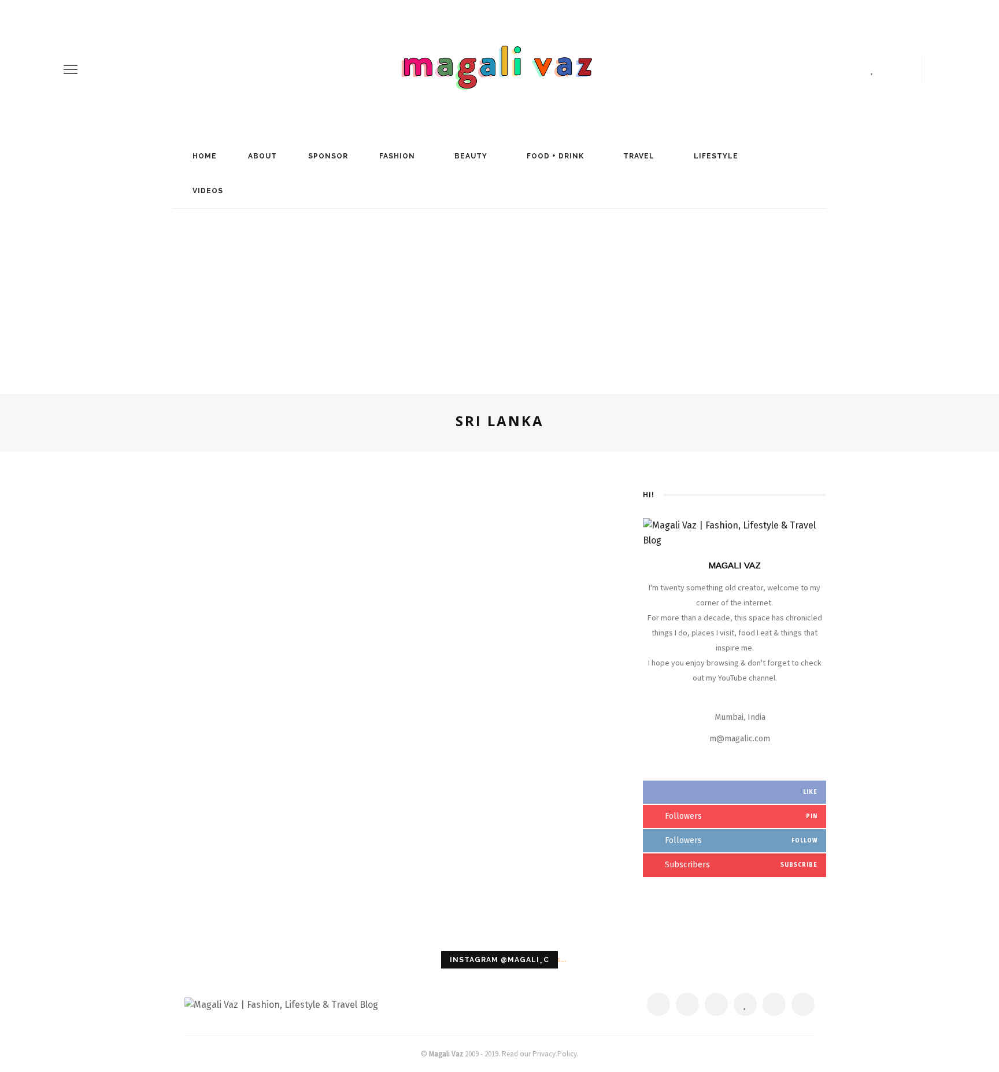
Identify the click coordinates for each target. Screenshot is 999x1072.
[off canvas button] (70, 69)
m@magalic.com (739, 739)
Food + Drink (554, 156)
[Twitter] (835, 69)
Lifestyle (714, 156)
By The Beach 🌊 (275, 663)
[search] (931, 69)
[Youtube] (909, 69)
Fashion (396, 156)
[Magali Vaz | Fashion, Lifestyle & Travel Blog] (281, 1004)
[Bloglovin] (872, 69)
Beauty (469, 156)
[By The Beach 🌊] (275, 493)
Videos (206, 191)
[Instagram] (890, 69)
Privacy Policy (554, 1054)
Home (203, 156)
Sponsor (327, 156)
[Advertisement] (499, 295)
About (261, 156)
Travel (637, 156)
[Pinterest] (855, 69)
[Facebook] (816, 69)
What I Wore (276, 642)
